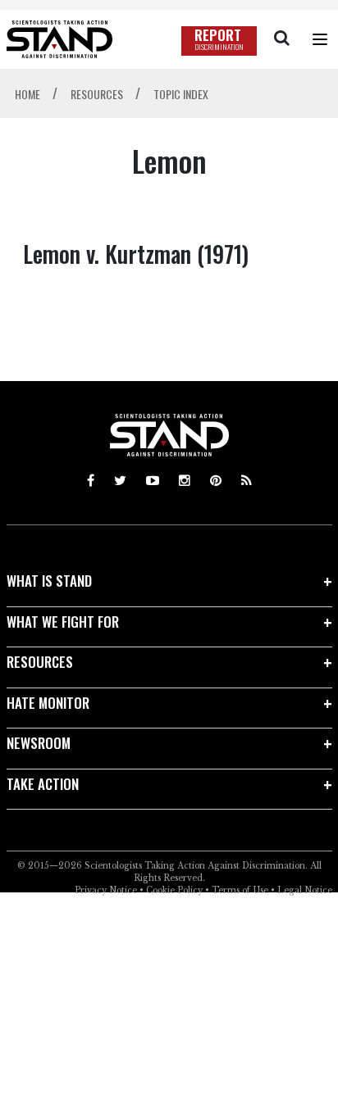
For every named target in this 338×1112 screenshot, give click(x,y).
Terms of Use (240, 890)
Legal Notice (304, 890)
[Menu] (320, 39)
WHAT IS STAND (49, 580)
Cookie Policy (174, 890)
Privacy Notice (106, 890)
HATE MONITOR (48, 702)
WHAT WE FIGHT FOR (63, 621)
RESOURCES (40, 661)
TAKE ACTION (43, 784)
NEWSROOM (39, 743)
